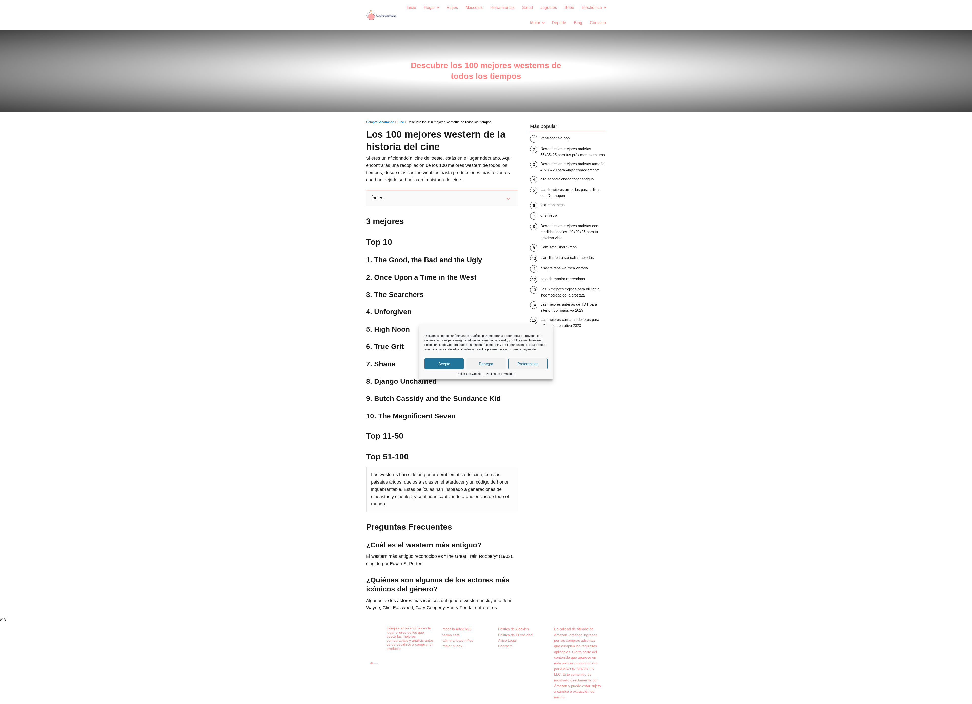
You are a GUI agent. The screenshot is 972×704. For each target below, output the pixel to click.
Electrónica (592, 7)
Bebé (569, 7)
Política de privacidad (500, 374)
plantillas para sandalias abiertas (567, 257)
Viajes (452, 7)
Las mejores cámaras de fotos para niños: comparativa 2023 (569, 322)
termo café (451, 635)
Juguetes (548, 7)
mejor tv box (452, 646)
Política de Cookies (470, 374)
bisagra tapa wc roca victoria (564, 268)
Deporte (559, 23)
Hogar (429, 7)
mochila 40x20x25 (457, 629)
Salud (527, 7)
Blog (578, 23)
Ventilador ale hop (555, 138)
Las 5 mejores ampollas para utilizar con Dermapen (570, 192)
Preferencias (527, 364)
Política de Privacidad (515, 635)
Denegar (486, 364)
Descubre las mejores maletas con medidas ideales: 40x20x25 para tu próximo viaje (569, 232)
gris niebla (548, 215)
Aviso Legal (507, 640)
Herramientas (502, 7)
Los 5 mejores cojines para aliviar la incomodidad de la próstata (569, 292)
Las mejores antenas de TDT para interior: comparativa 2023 (568, 307)
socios (428, 345)
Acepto (444, 364)
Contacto (598, 23)
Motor (535, 23)
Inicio (411, 7)
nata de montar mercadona (562, 278)
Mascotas (474, 7)
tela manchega (552, 204)
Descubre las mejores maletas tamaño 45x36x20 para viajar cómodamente (572, 167)
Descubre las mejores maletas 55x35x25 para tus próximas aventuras (572, 151)
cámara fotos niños (457, 640)
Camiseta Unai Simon (558, 247)
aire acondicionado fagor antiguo (567, 179)
